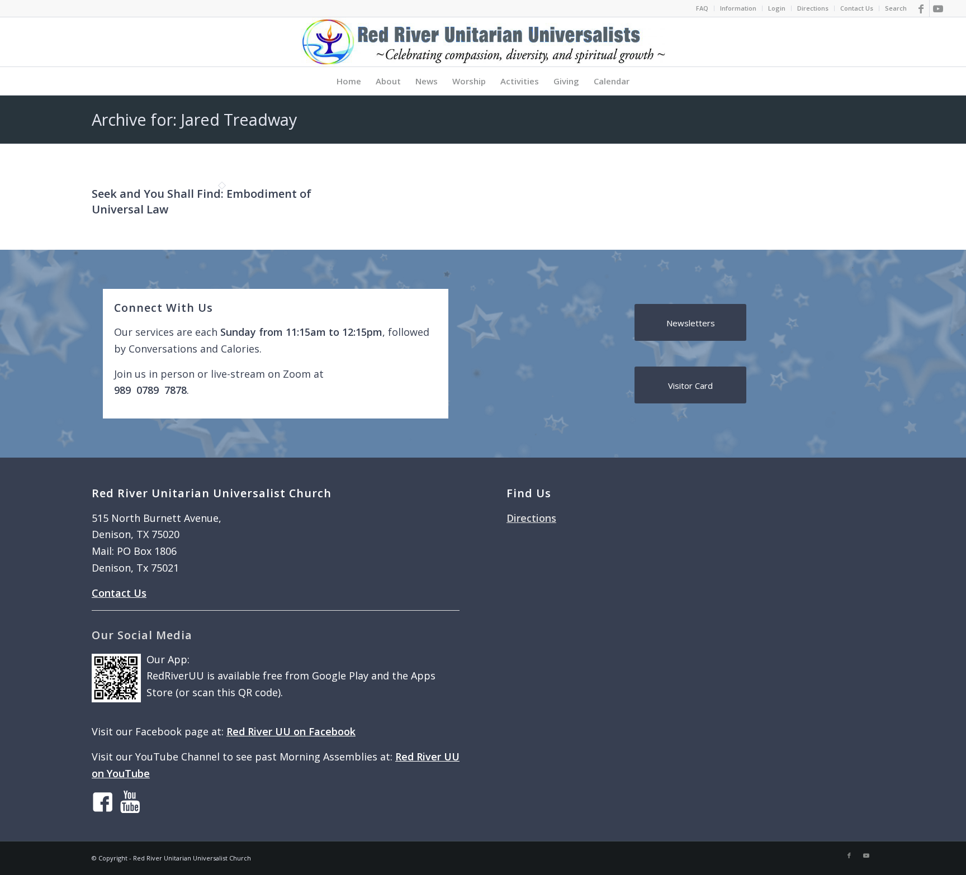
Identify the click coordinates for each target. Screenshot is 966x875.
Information (738, 8)
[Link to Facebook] (921, 8)
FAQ (702, 8)
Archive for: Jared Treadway (194, 119)
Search (896, 8)
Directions (812, 8)
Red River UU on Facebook (291, 731)
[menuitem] (702, 8)
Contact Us (856, 8)
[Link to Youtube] (938, 8)
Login (776, 8)
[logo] (483, 41)
